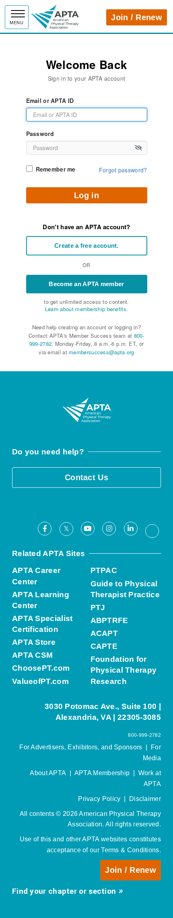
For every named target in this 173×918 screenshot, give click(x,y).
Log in (86, 195)
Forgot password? (123, 170)
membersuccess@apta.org (101, 352)
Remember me (56, 169)
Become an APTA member (86, 283)
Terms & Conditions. (131, 850)
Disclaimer (145, 798)
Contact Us (86, 477)
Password (40, 134)
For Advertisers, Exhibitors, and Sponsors (80, 747)
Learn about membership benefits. (86, 309)
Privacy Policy (99, 798)
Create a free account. (86, 245)
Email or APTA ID (50, 100)
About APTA (48, 773)
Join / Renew (136, 17)
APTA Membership (102, 773)
